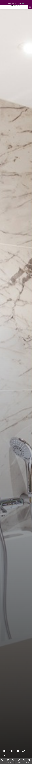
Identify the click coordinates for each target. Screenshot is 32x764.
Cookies (19, 3)
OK (22, 3)
